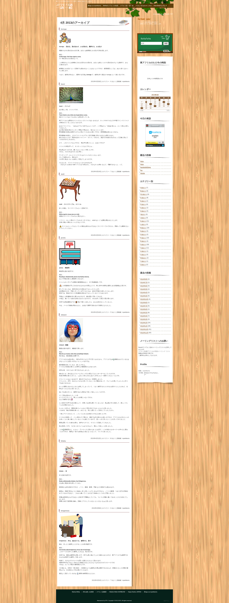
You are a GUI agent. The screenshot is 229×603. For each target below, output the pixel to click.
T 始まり (113, 171)
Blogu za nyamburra (94, 5)
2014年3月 (143, 296)
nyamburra (146, 371)
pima (142, 161)
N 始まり (143, 231)
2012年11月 (144, 333)
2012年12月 (144, 329)
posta (63, 238)
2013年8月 (143, 302)
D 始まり (143, 198)
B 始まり (143, 191)
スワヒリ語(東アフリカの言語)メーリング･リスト (154, 351)
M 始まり (113, 438)
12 (164, 102)
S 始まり (113, 235)
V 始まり (143, 254)
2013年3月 (143, 319)
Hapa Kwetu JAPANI (134, 592)
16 (150, 104)
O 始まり (143, 234)
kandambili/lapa (145, 167)
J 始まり (143, 218)
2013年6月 (143, 309)
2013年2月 (143, 322)
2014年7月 (143, 282)
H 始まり (143, 211)
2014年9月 (143, 279)
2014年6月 (143, 286)
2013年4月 (143, 316)
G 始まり (143, 208)
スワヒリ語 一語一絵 (69, 6)
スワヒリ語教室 (101, 592)
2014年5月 (143, 289)
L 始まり (143, 224)
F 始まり (143, 204)
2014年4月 (143, 292)
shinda (142, 173)
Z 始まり (143, 264)
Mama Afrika (76, 592)
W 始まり (143, 258)
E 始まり (143, 201)
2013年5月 (143, 312)
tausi (63, 84)
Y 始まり (143, 261)
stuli (62, 174)
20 (168, 104)
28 (142, 108)
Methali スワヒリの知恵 (110, 5)
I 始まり (142, 214)
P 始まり (113, 312)
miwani (64, 315)
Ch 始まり (143, 194)
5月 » (168, 110)
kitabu (63, 441)
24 (155, 106)
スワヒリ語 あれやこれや (143, 5)
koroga (64, 29)
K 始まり (113, 81)
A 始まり (143, 187)
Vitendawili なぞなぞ (160, 5)
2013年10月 (144, 299)
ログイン (166, 601)
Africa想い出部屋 (88, 592)
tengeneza (65, 511)
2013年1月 (143, 326)
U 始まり (143, 251)
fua (141, 170)
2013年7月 (143, 306)
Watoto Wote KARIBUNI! (117, 592)
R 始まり (143, 241)
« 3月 (141, 110)
